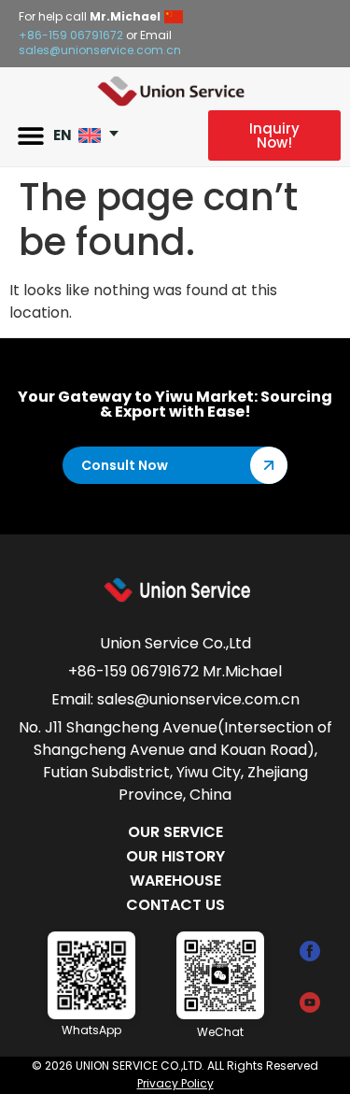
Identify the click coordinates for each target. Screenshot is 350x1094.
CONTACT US (175, 905)
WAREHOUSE (175, 880)
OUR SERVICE (175, 832)
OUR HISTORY (175, 856)
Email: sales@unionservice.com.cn (175, 699)
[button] (30, 136)
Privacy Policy (175, 1083)
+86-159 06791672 (71, 35)
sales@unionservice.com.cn (100, 50)
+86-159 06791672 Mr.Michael (175, 671)
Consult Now (124, 465)
